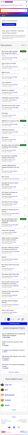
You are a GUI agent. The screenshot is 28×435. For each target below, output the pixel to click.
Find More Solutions (14, 372)
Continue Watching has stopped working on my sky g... (10, 167)
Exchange (5, 113)
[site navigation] (1, 2)
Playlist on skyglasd (8, 90)
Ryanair (4, 257)
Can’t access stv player (9, 63)
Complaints (3, 422)
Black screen (6, 72)
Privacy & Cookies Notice (6, 421)
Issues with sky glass (8, 230)
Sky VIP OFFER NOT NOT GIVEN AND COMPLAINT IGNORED (9, 220)
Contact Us (24, 422)
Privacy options (4, 419)
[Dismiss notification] (26, 5)
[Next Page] (22, 319)
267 (19, 319)
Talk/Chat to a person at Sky (10, 121)
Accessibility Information (22, 421)
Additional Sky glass (8, 130)
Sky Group (3, 423)
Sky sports (5, 137)
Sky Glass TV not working (10, 202)
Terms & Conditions (23, 419)
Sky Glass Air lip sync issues (11, 105)
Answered (23, 51)
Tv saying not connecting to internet (13, 350)
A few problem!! (7, 82)
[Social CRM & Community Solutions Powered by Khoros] (23, 432)
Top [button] (15, 417)
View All (14, 410)
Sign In (26, 2)
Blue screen (5, 176)
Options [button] (23, 45)
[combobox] (13, 10)
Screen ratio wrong (7, 310)
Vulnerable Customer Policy (10, 98)
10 (4, 56)
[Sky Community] (8, 2)
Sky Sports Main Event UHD (10, 274)
